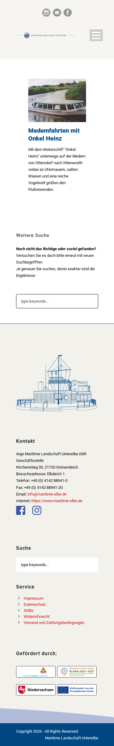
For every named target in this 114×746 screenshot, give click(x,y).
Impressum (33, 598)
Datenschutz (35, 604)
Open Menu (96, 35)
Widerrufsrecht (37, 616)
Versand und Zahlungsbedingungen (54, 622)
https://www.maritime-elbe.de (56, 501)
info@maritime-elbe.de (47, 494)
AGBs (28, 610)
